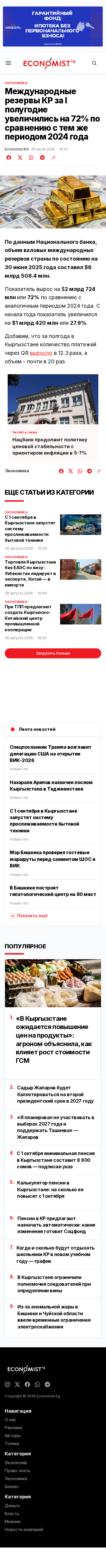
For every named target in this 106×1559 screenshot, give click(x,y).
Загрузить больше (53, 653)
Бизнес (12, 1486)
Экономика (16, 83)
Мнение (13, 1521)
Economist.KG (17, 149)
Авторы (12, 1435)
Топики (12, 1443)
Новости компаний (24, 1529)
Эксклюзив (16, 1462)
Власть (12, 1513)
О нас (10, 1419)
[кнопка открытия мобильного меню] (8, 63)
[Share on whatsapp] (30, 157)
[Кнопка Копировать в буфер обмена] (51, 157)
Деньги (12, 1505)
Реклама (13, 1427)
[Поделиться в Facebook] (9, 157)
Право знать (17, 1470)
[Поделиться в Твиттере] (19, 157)
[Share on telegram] (41, 157)
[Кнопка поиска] (94, 63)
